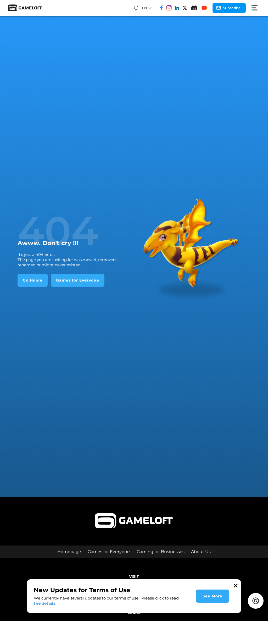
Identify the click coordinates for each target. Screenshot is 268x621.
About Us (201, 551)
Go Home (32, 280)
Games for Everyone (77, 280)
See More (212, 596)
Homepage (69, 551)
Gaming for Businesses (161, 551)
